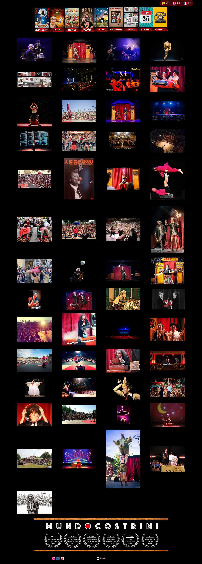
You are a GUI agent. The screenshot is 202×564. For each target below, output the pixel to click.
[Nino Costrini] (72, 20)
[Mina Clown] (101, 19)
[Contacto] (160, 19)
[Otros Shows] (41, 19)
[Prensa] (131, 19)
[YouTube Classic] (62, 558)
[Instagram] (53, 558)
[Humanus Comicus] (86, 20)
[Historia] (57, 19)
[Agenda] (146, 19)
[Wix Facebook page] (58, 558)
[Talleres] (116, 19)
